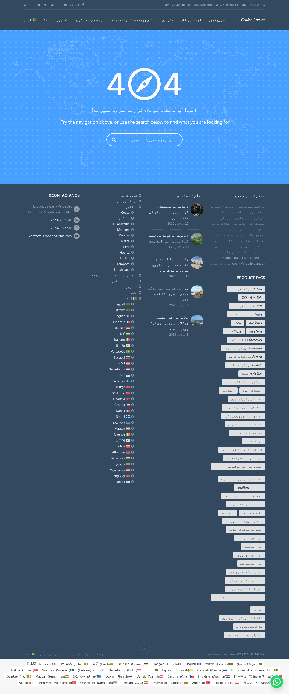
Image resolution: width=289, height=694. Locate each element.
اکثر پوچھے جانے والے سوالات (132, 20)
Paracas (124, 235)
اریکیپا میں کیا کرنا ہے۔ (244, 382)
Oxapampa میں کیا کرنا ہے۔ (243, 348)
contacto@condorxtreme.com (50, 236)
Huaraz (125, 252)
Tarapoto (123, 264)
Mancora (123, 230)
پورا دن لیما (253, 546)
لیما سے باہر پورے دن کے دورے (241, 479)
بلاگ (46, 20)
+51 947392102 (61, 220)
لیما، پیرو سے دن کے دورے (244, 458)
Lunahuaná (122, 270)
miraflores (256, 331)
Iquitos (125, 258)
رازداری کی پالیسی (53, 654)
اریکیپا (123, 218)
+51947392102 (251, 5)
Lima (126, 247)
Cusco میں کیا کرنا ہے (247, 306)
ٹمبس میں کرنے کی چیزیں (245, 530)
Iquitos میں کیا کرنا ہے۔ (246, 314)
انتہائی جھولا (252, 390)
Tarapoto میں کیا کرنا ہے (245, 365)
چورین (257, 609)
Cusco (125, 212)
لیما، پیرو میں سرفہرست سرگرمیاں (245, 467)
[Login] (45, 5)
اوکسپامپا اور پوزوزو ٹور (243, 416)
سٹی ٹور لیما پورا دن (247, 433)
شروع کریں (217, 20)
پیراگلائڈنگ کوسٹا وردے (245, 589)
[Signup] (52, 5)
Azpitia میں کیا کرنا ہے (246, 289)
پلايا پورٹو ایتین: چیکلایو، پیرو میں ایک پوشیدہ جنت (169, 323)
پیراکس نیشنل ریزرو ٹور (245, 580)
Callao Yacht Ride (251, 297)
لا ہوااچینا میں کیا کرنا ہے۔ (242, 450)
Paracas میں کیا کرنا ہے (245, 357)
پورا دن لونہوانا (249, 538)
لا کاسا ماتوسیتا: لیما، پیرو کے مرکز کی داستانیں (169, 212)
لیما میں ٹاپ (191, 20)
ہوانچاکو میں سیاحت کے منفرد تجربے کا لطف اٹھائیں (168, 294)
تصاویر (62, 20)
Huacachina (121, 224)
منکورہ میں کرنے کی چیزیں (244, 521)
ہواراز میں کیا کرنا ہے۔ (244, 635)
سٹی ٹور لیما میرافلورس (245, 424)
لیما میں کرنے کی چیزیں (245, 504)
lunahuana (255, 323)
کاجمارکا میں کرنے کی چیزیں (242, 618)
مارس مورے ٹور (252, 513)
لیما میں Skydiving (249, 487)
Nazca (125, 241)
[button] (276, 681)
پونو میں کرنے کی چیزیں (245, 572)
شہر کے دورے (253, 441)
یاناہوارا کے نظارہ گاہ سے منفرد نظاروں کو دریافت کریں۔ (170, 264)
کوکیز (76, 654)
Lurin (237, 323)
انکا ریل (228, 390)
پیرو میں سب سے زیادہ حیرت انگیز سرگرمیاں (239, 598)
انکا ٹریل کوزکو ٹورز (246, 399)
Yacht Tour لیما (252, 373)
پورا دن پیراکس (251, 563)
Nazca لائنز (233, 331)
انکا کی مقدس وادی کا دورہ (243, 407)
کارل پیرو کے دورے (249, 626)
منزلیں (167, 20)
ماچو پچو (227, 513)
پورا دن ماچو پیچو (249, 555)
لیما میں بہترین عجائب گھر (243, 496)
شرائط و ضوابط (95, 654)
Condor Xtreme (253, 19)
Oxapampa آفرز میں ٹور (246, 340)
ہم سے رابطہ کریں (88, 20)
